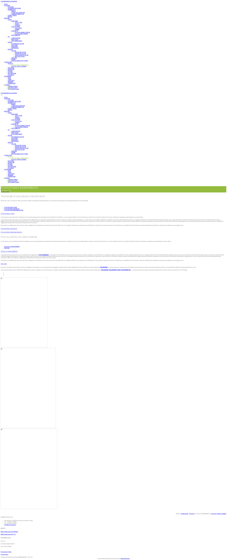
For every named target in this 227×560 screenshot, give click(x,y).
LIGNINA (17, 29)
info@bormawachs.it (10, 525)
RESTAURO (11, 68)
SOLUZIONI (14, 45)
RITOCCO (10, 63)
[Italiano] (7, 85)
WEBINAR (10, 82)
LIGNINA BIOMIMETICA (17, 14)
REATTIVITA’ (14, 39)
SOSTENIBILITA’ (15, 35)
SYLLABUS (11, 75)
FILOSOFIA (7, 5)
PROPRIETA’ (14, 31)
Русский (16, 89)
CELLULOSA (18, 28)
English (15, 87)
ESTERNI (10, 72)
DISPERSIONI (15, 48)
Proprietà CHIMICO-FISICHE (22, 32)
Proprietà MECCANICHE (21, 34)
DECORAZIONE (12, 73)
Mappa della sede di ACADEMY (9, 531)
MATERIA (7, 18)
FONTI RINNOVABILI (16, 41)
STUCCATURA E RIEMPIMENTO (20, 65)
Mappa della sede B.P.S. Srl (8, 534)
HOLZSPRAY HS (125, 270)
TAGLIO (17, 24)
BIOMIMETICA (12, 9)
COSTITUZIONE (15, 26)
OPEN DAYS (11, 80)
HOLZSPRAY (104, 267)
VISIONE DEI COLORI (20, 53)
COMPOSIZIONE (15, 38)
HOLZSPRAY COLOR (115, 270)
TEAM (9, 79)
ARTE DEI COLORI (20, 56)
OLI (9, 36)
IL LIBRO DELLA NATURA (18, 12)
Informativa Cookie (6, 552)
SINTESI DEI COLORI (20, 52)
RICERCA (10, 49)
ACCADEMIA (7, 76)
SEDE (9, 77)
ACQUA (10, 42)
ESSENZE (17, 25)
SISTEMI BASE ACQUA (17, 43)
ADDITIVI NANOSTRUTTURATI (19, 60)
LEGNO (10, 19)
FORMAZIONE (12, 83)
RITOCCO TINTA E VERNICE (18, 66)
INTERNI (10, 70)
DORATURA (11, 69)
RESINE (13, 59)
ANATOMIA (14, 21)
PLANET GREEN (12, 15)
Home (6, 4)
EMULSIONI (14, 46)
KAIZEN (10, 17)
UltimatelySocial (125, 558)
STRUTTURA (18, 22)
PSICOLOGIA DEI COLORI (21, 55)
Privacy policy (4, 554)
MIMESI (13, 11)
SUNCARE (14, 58)
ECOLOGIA (11, 7)
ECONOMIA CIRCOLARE (14, 8)
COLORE (13, 51)
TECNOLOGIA (8, 62)
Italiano (15, 86)
